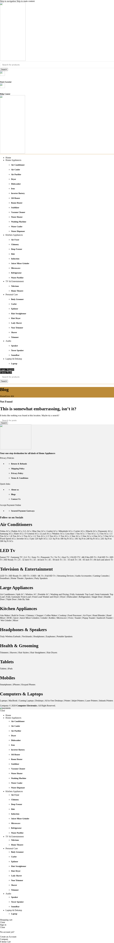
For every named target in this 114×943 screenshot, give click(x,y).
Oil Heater (15, 198)
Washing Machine (18, 222)
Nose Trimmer (17, 328)
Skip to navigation (8, 1)
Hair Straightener (18, 314)
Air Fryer (15, 240)
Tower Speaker (17, 350)
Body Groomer (17, 299)
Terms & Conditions (19, 478)
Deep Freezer (16, 249)
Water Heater (17, 217)
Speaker (14, 346)
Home (2, 396)
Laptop (14, 364)
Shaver (14, 332)
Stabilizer (15, 208)
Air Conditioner (18, 165)
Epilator (14, 309)
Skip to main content (26, 1)
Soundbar (15, 355)
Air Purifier (16, 174)
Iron (13, 189)
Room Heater (16, 203)
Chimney (15, 244)
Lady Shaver (16, 323)
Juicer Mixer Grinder (20, 263)
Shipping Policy (17, 469)
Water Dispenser (18, 231)
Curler (14, 304)
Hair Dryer (15, 318)
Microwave (15, 268)
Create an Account (8, 937)
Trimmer (15, 337)
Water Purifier (17, 278)
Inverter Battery (18, 193)
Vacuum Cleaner (18, 212)
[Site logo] (13, 60)
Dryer (13, 179)
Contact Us (15, 499)
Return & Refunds (19, 464)
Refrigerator (16, 273)
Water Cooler (16, 227)
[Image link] (15, 448)
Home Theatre (17, 291)
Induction (15, 259)
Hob (13, 254)
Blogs (13, 494)
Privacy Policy (17, 473)
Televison (15, 286)
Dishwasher (16, 184)
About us (15, 490)
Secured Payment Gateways (22, 511)
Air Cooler (15, 170)
